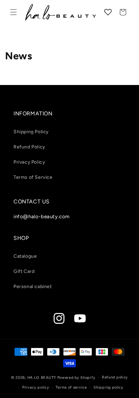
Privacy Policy (29, 162)
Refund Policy (29, 147)
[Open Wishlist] (108, 12)
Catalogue (25, 256)
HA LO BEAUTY (41, 377)
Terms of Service (33, 177)
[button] (13, 12)
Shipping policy (108, 387)
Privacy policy (35, 387)
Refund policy (115, 377)
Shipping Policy (31, 132)
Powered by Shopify (76, 377)
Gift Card (23, 271)
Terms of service (71, 387)
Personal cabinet (32, 286)
